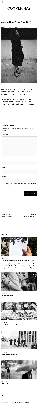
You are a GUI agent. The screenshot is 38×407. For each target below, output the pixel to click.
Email (4, 167)
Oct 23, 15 (4, 323)
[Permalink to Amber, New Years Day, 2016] (19, 82)
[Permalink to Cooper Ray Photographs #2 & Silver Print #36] (19, 255)
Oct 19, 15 (4, 381)
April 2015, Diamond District (11, 325)
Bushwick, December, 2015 (29, 216)
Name (4, 159)
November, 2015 (7, 295)
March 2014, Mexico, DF (10, 354)
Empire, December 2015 (8, 216)
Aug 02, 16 (4, 258)
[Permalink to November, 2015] (19, 290)
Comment (5, 135)
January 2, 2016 (5, 27)
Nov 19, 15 (4, 293)
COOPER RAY (19, 8)
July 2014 (5, 383)
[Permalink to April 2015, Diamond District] (19, 319)
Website (4, 176)
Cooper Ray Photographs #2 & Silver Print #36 (18, 260)
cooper (14, 27)
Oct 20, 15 (4, 352)
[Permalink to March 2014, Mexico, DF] (19, 349)
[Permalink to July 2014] (19, 378)
